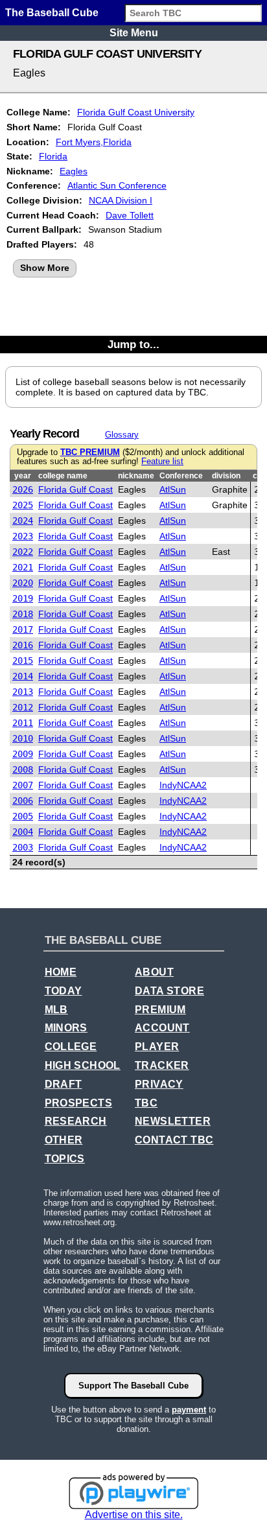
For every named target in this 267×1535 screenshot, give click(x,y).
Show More (44, 268)
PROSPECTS (79, 1102)
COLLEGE (71, 1046)
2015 (22, 660)
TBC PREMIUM (90, 452)
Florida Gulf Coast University (135, 112)
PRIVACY (159, 1084)
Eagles (73, 171)
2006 (22, 800)
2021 (22, 567)
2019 (22, 598)
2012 (22, 707)
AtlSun (172, 489)
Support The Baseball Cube (133, 1385)
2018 (22, 614)
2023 (22, 536)
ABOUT (154, 972)
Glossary (122, 434)
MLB (56, 1009)
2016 (22, 645)
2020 (22, 583)
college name (62, 475)
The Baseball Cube (52, 12)
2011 (22, 723)
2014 (22, 676)
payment (189, 1409)
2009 (22, 754)
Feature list (162, 461)
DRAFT (63, 1084)
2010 (22, 738)
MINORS (66, 1027)
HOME (61, 972)
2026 (22, 489)
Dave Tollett (130, 215)
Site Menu (134, 32)
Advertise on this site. (134, 1514)
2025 (22, 505)
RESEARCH (76, 1121)
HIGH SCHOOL (83, 1065)
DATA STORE (169, 990)
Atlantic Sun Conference (117, 185)
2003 (22, 847)
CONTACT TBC (174, 1139)
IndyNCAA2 (183, 785)
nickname (136, 475)
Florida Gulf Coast (75, 489)
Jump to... (133, 344)
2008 (22, 769)
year (22, 475)
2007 (22, 785)
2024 (22, 520)
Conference (181, 475)
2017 (22, 629)
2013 (22, 691)
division (226, 475)
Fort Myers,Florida (94, 142)
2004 (22, 831)
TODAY (63, 990)
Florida (53, 156)
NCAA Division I (120, 200)
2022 (22, 551)
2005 (22, 816)
